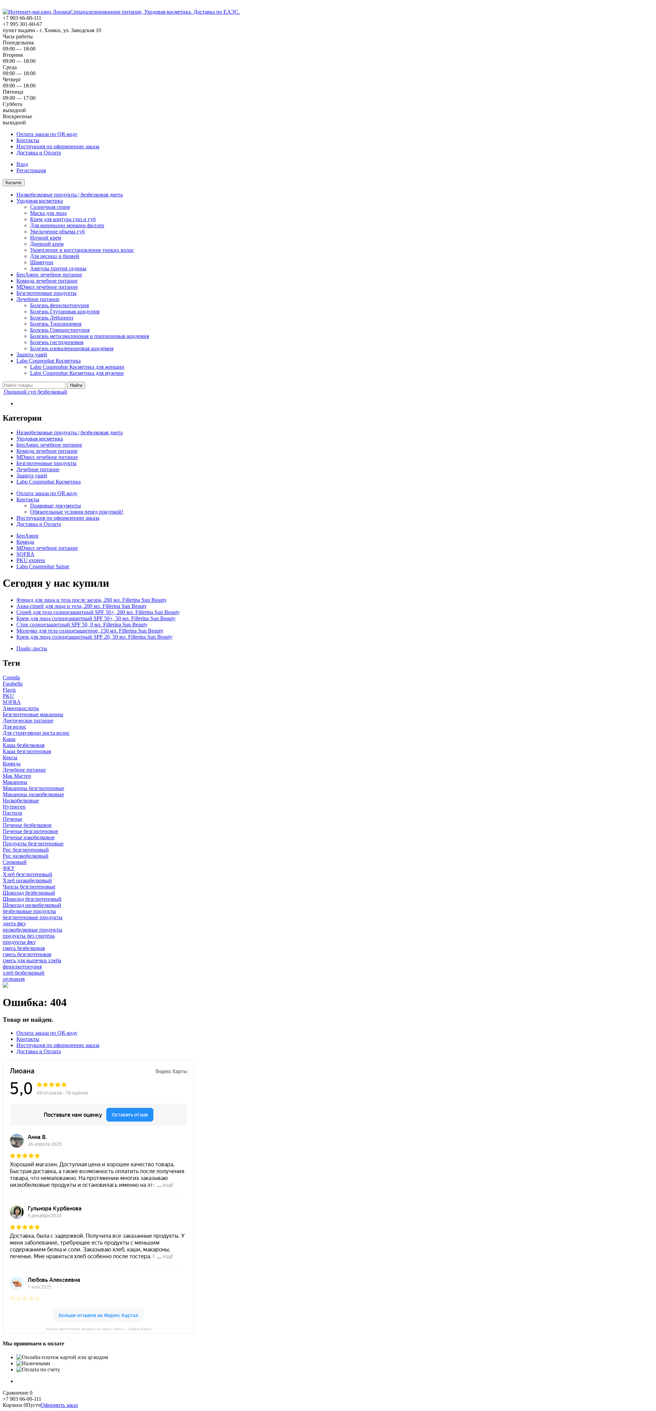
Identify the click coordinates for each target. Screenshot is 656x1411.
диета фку (14, 923)
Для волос (14, 727)
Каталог (13, 182)
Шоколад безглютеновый (32, 899)
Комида (25, 542)
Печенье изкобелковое (29, 837)
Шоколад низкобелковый (32, 905)
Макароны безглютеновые (33, 788)
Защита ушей (31, 354)
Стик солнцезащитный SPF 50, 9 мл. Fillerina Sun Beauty (82, 624)
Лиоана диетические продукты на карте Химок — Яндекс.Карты (98, 1329)
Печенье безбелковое (27, 825)
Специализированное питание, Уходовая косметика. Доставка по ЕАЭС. (155, 12)
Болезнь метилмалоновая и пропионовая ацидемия (89, 336)
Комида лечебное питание (47, 281)
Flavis (9, 690)
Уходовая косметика (39, 201)
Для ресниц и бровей (54, 256)
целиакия (14, 979)
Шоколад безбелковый (29, 893)
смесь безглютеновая (27, 954)
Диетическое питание (28, 720)
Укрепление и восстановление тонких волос (82, 250)
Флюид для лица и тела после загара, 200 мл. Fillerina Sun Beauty (91, 600)
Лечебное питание (37, 299)
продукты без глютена (29, 936)
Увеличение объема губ (57, 231)
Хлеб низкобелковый (27, 880)
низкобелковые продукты (32, 930)
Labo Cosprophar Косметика (48, 361)
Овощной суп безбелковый (35, 392)
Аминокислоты (21, 708)
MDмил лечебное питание (47, 287)
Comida (11, 677)
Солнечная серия (50, 207)
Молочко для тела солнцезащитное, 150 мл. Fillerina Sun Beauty (89, 631)
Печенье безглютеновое (30, 831)
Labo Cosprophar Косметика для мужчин (77, 373)
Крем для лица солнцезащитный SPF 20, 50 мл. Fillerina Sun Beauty (94, 637)
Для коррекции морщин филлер (67, 225)
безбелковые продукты (29, 911)
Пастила (12, 813)
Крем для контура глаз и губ (63, 219)
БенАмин (27, 536)
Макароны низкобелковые (33, 794)
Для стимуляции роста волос (36, 733)
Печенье (12, 819)
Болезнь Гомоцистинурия (60, 330)
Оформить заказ (59, 1405)
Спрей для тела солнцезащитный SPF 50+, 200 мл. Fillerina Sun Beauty (98, 612)
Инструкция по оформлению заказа (57, 146)
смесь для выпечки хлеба (32, 960)
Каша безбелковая (23, 745)
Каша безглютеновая (27, 751)
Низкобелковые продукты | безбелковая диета (69, 195)
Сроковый (15, 862)
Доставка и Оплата (38, 152)
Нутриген (14, 807)
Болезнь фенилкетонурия (59, 305)
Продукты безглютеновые (33, 843)
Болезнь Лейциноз (51, 318)
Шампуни (41, 262)
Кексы (10, 757)
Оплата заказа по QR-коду (47, 134)
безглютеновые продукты (33, 917)
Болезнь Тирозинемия (55, 324)
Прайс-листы (31, 648)
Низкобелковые (21, 800)
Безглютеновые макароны (33, 714)
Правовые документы (55, 505)
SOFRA (25, 554)
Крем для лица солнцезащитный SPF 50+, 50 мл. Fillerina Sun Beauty (96, 618)
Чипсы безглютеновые (29, 887)
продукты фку (19, 942)
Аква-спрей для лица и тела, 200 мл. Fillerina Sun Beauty (81, 606)
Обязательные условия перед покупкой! (76, 512)
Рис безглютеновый (26, 850)
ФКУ (9, 868)
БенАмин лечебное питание (49, 274)
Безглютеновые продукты (46, 293)
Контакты (27, 140)
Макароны (15, 782)
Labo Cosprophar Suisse (42, 566)
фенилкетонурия (22, 966)
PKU (8, 696)
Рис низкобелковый (26, 856)
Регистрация (31, 170)
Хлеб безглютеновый (27, 874)
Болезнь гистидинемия (56, 342)
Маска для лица (48, 213)
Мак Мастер (17, 776)
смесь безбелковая (24, 948)
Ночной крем (45, 238)
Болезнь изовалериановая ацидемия (71, 348)
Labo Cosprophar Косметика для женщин (77, 367)
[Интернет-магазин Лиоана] (36, 12)
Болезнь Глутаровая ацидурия (64, 311)
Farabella (13, 684)
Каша (9, 739)
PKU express (30, 560)
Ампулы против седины (58, 268)
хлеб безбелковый (23, 973)
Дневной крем (47, 244)
